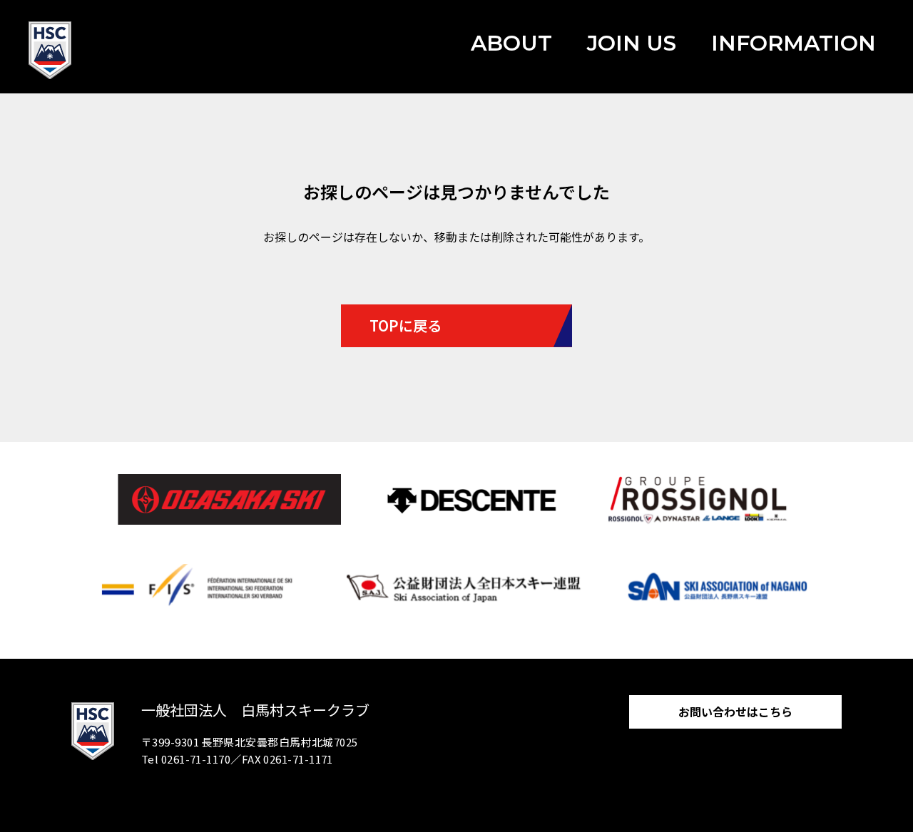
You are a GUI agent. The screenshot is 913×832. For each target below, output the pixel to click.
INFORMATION (793, 43)
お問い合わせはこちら (735, 711)
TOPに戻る (405, 325)
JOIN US (631, 43)
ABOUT (511, 43)
